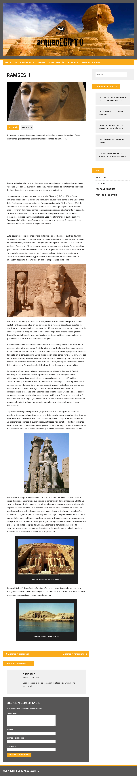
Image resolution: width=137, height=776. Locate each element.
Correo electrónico (15, 738)
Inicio (8, 62)
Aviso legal (101, 177)
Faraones (73, 62)
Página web (11, 746)
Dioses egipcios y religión (51, 62)
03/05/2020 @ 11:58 (31, 677)
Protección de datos (106, 195)
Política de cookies (105, 189)
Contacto (100, 183)
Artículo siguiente (73, 654)
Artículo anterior (18, 654)
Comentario (12, 713)
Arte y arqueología (24, 62)
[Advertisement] (46, 162)
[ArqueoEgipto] (68, 29)
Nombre (10, 730)
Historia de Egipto (91, 62)
